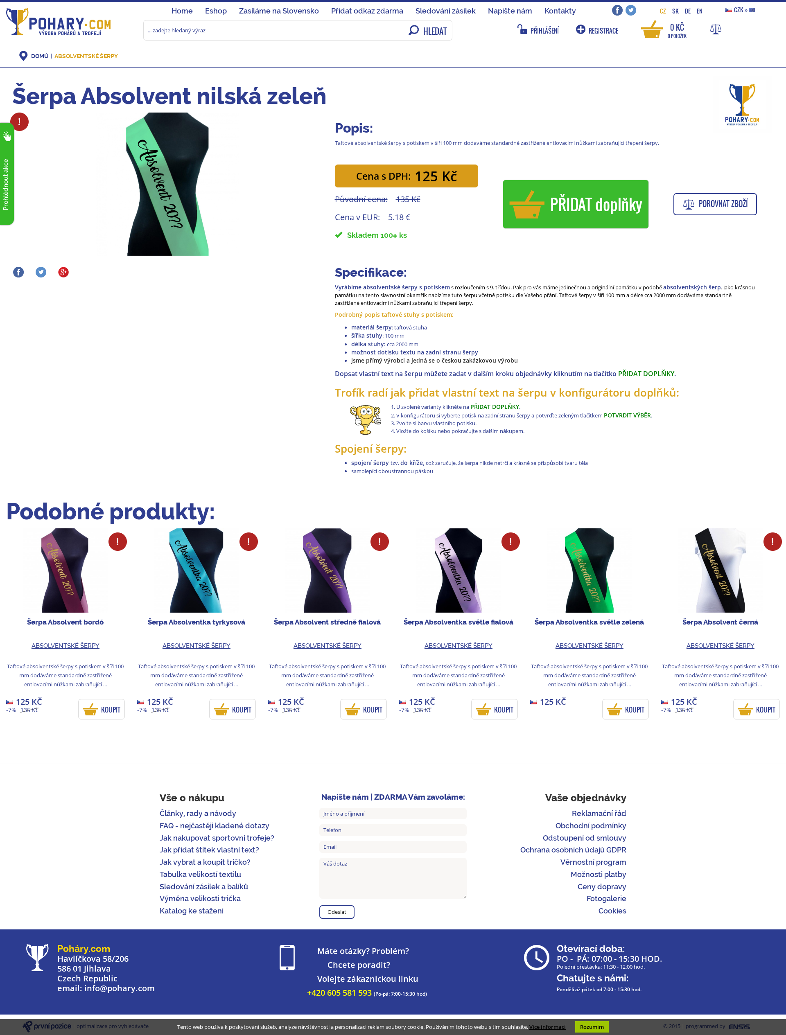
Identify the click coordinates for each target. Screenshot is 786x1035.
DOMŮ (39, 56)
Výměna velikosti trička (200, 898)
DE (688, 11)
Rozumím (592, 1026)
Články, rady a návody (198, 813)
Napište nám (510, 11)
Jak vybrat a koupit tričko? (205, 862)
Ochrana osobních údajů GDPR (573, 850)
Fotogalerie (606, 898)
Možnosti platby (598, 874)
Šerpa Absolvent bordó (65, 622)
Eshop (216, 11)
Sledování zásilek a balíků (204, 886)
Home (182, 11)
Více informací (547, 1026)
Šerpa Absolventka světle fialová (458, 622)
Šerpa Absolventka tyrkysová (196, 622)
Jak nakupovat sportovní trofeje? (217, 838)
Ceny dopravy (602, 886)
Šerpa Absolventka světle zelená (589, 622)
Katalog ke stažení (192, 910)
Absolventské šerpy (86, 56)
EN (699, 11)
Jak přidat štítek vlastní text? (209, 850)
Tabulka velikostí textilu (200, 874)
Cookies (612, 910)
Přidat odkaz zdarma (367, 11)
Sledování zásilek (446, 11)
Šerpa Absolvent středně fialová (327, 622)
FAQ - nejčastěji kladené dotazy (214, 825)
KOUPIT (110, 710)
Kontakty (560, 11)
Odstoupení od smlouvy (584, 838)
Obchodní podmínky (591, 825)
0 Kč (677, 30)
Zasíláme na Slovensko (279, 11)
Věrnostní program (593, 862)
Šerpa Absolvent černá (720, 622)
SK (675, 11)
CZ (663, 11)
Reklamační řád (599, 813)
